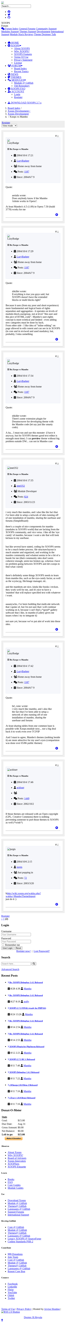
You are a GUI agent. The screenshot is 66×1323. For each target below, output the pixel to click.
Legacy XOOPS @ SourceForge (24, 1238)
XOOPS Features (23, 54)
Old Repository (22, 85)
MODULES (17, 80)
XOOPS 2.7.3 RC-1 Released (22, 1059)
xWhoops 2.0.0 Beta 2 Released (23, 1085)
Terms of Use (8, 1309)
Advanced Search (10, 969)
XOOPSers (13, 1163)
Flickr (11, 1289)
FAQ (10, 1182)
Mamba (27, 988)
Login (17, 94)
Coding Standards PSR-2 (20, 1241)
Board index (14, 108)
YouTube (12, 1292)
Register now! (23, 951)
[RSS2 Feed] (10, 1312)
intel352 (21, 485)
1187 (26, 171)
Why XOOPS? (21, 51)
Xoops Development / (19, 111)
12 (58, 232)
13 (58, 356)
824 (26, 496)
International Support (18, 1214)
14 (58, 463)
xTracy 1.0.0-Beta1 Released (22, 1098)
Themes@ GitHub (17, 1206)
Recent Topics (21, 71)
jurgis (19, 867)
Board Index (20, 68)
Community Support (46, 28)
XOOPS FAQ (17, 88)
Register (18, 97)
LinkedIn (12, 1286)
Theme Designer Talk (45, 34)
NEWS (14, 74)
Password (6, 938)
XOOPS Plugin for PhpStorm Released (26, 1046)
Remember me (12, 945)
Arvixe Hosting (52, 1309)
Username (6, 931)
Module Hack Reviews (21, 34)
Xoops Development (18, 113)
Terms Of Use (21, 57)
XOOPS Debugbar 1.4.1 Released (24, 1072)
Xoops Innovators (17, 1161)
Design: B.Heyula (33, 1317)
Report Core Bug (16, 1271)
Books (11, 1179)
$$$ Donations (15, 1254)
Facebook (13, 1283)
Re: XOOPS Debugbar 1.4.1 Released (26, 982)
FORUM (16, 65)
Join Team (13, 1257)
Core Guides (14, 1185)
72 (25, 878)
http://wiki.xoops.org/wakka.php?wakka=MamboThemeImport (23, 895)
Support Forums (16, 1212)
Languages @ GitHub (19, 1209)
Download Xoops (17, 1200)
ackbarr (20, 787)
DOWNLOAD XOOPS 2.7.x (25, 102)
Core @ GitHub (16, 1227)
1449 (26, 798)
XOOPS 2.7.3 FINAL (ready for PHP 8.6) (27, 1008)
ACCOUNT (17, 91)
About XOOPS (22, 48)
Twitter (11, 1298)
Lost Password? (42, 951)
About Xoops (14, 1152)
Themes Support (27, 31)
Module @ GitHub (23, 83)
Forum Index (11, 28)
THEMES (15, 77)
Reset (18, 948)
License (18, 62)
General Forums (27, 28)
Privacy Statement (23, 60)
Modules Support (10, 31)
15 (58, 646)
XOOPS (15, 45)
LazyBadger (23, 160)
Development (43, 31)
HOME (15, 42)
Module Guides (15, 1188)
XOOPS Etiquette (17, 1166)
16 (58, 765)
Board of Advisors (17, 1158)
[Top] (56, 214)
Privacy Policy (24, 1309)
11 (58, 136)
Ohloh (11, 1295)
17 (58, 845)
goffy (26, 1001)
